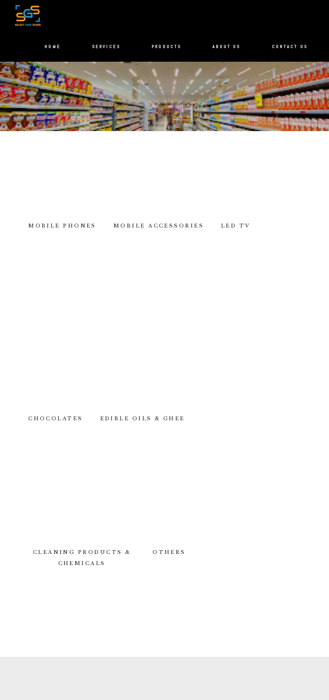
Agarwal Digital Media (188, 693)
